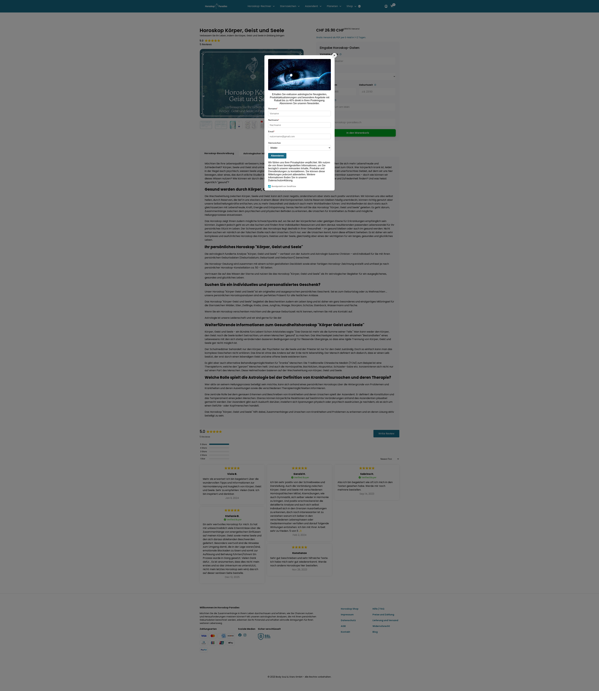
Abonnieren (277, 155)
